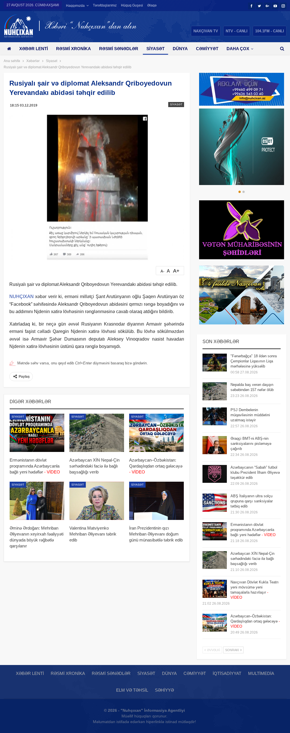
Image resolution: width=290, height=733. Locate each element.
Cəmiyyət (207, 48)
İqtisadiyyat (227, 673)
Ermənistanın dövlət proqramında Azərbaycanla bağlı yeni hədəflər (253, 529)
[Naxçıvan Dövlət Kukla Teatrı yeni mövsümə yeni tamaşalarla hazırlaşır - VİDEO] (214, 589)
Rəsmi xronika (73, 48)
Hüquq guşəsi (132, 5)
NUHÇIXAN (21, 296)
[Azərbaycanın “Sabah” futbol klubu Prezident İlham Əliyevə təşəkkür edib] (214, 474)
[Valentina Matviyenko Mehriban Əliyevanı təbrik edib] (96, 501)
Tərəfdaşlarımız (105, 5)
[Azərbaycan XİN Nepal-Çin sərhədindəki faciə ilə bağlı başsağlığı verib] (96, 433)
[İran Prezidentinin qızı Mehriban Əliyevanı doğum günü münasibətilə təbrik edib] (156, 501)
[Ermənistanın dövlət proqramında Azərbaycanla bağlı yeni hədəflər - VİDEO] (37, 433)
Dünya (180, 48)
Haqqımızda (75, 6)
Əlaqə (152, 5)
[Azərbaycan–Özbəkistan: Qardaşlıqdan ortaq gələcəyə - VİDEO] (156, 433)
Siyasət (155, 48)
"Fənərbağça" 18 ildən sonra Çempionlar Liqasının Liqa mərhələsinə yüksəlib (254, 361)
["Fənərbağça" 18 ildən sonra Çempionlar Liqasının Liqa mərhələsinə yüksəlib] (214, 363)
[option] (241, 147)
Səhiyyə (164, 690)
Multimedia (261, 673)
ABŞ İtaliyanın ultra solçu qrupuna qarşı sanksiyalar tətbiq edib (252, 501)
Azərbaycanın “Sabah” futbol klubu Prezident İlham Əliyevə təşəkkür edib (255, 472)
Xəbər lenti (33, 48)
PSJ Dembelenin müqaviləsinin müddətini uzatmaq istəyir (250, 415)
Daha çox (238, 48)
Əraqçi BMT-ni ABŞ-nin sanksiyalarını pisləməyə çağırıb (251, 443)
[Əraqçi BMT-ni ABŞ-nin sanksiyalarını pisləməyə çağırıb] (214, 445)
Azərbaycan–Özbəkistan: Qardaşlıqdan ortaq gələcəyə (255, 621)
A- (162, 271)
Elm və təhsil (132, 690)
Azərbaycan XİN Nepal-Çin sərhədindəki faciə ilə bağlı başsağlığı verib (252, 558)
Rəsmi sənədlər (118, 48)
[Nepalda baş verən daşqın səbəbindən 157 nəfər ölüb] (214, 391)
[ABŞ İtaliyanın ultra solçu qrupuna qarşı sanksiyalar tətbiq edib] (214, 503)
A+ (176, 271)
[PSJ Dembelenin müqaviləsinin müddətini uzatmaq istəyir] (214, 416)
